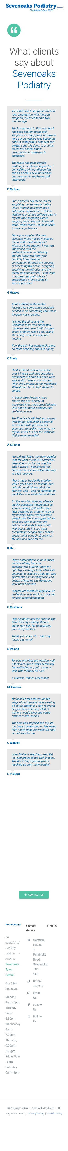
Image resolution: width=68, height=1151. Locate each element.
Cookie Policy (54, 1113)
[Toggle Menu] (60, 7)
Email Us (36, 995)
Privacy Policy (36, 1113)
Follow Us (37, 1007)
